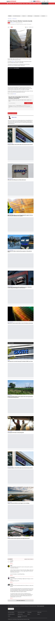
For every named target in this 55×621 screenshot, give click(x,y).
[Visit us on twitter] (34, 1)
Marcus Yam (13, 22)
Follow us (27, 27)
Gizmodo (14, 93)
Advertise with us (20, 614)
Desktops (30, 3)
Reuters (13, 61)
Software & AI (34, 3)
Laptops (27, 3)
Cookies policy (39, 612)
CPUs (13, 3)
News (24, 3)
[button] (46, 1)
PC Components (19, 3)
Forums (47, 3)
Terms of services (19, 105)
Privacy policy (29, 612)
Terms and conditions (11, 612)
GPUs (16, 3)
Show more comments (20, 600)
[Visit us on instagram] (36, 1)
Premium (43, 3)
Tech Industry (9, 18)
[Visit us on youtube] (37, 1)
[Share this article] (8, 27)
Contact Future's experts (21, 612)
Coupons (38, 3)
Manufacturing (14, 18)
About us (29, 614)
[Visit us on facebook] (33, 1)
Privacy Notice (10, 106)
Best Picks (10, 3)
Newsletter (32, 27)
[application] (21, 76)
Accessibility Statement (11, 614)
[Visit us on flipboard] (38, 1)
